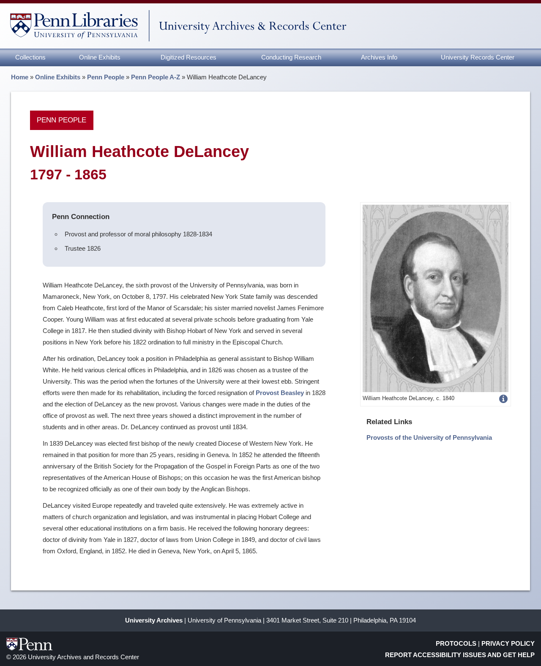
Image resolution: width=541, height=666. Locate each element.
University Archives (154, 620)
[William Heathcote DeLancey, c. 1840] (435, 297)
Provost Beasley (280, 392)
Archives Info (379, 57)
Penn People (105, 77)
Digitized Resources (188, 57)
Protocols (456, 643)
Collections (30, 57)
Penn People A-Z (155, 77)
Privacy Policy (508, 643)
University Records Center (477, 57)
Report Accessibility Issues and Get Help (460, 654)
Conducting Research (291, 57)
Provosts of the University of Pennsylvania (429, 437)
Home (19, 77)
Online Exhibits (99, 57)
